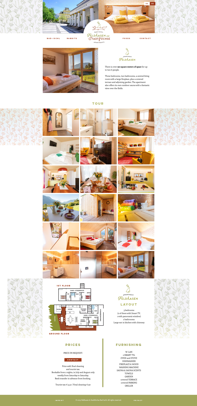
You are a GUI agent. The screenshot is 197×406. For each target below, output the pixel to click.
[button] (70, 16)
